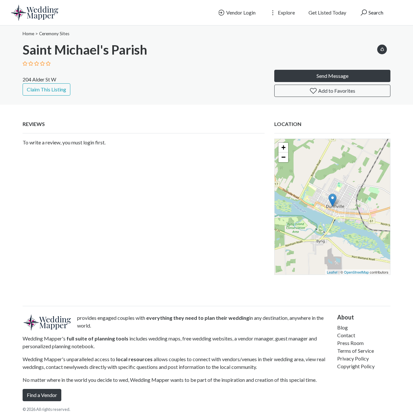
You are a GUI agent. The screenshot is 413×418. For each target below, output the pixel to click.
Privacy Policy (353, 358)
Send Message (332, 76)
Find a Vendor (42, 395)
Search (375, 12)
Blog (342, 327)
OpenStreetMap (356, 272)
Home (28, 33)
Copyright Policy (356, 366)
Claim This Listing (46, 89)
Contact (346, 335)
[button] (382, 48)
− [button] (283, 157)
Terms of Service (355, 351)
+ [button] (283, 147)
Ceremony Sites (54, 33)
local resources (134, 359)
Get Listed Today (327, 12)
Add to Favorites (336, 91)
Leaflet (332, 272)
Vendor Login (240, 12)
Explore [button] (286, 12)
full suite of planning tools (97, 338)
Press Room (350, 343)
